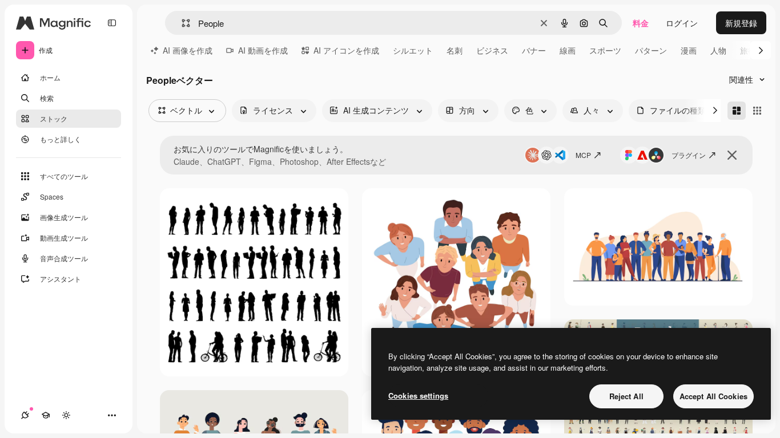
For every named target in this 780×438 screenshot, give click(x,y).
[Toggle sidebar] (112, 23)
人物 (718, 50)
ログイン (682, 23)
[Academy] (46, 415)
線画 (568, 50)
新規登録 (741, 23)
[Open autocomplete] (181, 23)
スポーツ (605, 50)
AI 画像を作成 (187, 50)
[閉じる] (732, 155)
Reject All (626, 396)
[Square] (757, 111)
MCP (583, 155)
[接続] (25, 415)
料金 (641, 23)
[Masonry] (736, 111)
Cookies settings (418, 395)
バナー (534, 50)
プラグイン (689, 155)
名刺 (455, 50)
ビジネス (492, 50)
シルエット (413, 50)
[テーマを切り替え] (66, 415)
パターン (651, 50)
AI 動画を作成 (263, 50)
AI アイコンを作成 (346, 50)
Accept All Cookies (713, 396)
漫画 (689, 50)
